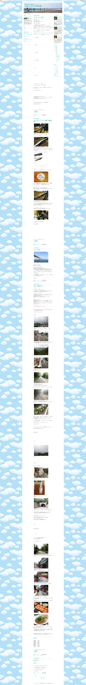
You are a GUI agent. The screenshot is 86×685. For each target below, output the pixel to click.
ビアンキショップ (39, 83)
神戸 (44, 281)
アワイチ (36, 281)
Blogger (52, 683)
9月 (55, 51)
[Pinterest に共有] (45, 114)
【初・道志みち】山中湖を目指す (60, 27)
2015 (55, 46)
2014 (55, 47)
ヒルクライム (37, 655)
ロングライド (42, 281)
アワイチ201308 (37, 249)
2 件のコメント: (39, 280)
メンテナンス (37, 245)
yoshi (29, 17)
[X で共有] (43, 114)
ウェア (55, 66)
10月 (56, 50)
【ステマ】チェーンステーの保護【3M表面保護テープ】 (60, 18)
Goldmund (45, 683)
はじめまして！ (37, 660)
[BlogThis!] (43, 672)
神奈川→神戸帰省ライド (57, 76)
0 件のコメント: (39, 244)
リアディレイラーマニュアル (37, 34)
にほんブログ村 (35, 242)
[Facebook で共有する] (44, 114)
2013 (55, 48)
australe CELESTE (26, 33)
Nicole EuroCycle (26, 41)
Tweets (24, 29)
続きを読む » (35, 278)
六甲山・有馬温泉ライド (38, 285)
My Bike (29, 13)
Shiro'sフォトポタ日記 (26, 36)
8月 (55, 52)
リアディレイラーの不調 (38, 17)
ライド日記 (39, 281)
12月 (56, 49)
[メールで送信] (42, 114)
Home (25, 13)
